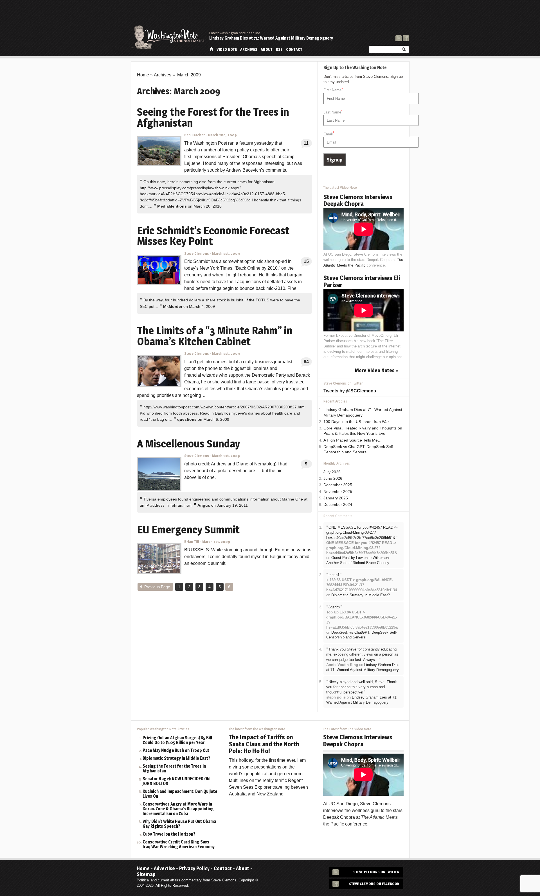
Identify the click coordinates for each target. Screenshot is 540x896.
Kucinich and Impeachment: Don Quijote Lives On (180, 794)
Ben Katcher (194, 135)
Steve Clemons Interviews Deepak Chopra (358, 200)
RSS (279, 49)
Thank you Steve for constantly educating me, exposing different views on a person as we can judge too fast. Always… (362, 654)
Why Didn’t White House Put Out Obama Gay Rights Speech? (179, 824)
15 (306, 261)
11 (306, 143)
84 (306, 361)
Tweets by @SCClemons (349, 390)
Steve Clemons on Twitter (376, 872)
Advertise (164, 868)
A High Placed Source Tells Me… (352, 440)
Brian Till (191, 542)
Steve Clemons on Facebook (374, 884)
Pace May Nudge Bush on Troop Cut (176, 750)
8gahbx (334, 607)
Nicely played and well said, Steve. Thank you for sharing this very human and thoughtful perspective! (361, 687)
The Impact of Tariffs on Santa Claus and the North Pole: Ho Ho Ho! (264, 743)
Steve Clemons (196, 253)
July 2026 (332, 472)
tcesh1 (333, 575)
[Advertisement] (306, 15)
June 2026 (332, 478)
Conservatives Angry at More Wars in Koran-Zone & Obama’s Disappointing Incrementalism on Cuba (178, 809)
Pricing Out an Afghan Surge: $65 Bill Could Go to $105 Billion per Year (177, 740)
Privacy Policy (194, 868)
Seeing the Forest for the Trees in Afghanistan (174, 769)
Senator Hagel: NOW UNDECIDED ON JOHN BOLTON (176, 781)
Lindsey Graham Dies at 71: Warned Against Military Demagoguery (271, 38)
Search (404, 50)
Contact (294, 49)
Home (211, 49)
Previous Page (157, 587)
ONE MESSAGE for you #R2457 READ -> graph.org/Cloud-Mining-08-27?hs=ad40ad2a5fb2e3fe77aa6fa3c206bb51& (362, 532)
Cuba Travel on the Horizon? (169, 834)
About (267, 49)
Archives (248, 49)
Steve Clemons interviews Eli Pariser (361, 281)
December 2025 (337, 485)
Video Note (227, 49)
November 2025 (337, 492)
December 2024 (337, 504)
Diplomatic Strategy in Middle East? (360, 595)
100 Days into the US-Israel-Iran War (356, 422)
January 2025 (335, 498)
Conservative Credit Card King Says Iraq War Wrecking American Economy (179, 844)
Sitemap (146, 874)
